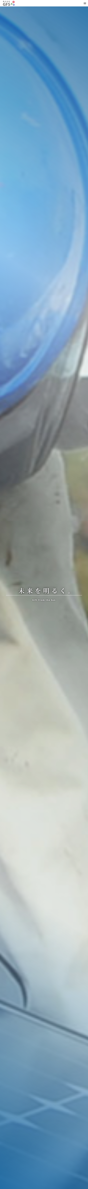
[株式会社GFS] (9, 3)
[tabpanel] (44, 594)
